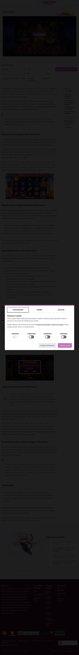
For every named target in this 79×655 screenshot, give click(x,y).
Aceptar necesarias (47, 345)
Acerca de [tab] (61, 310)
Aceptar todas (65, 345)
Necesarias (15, 334)
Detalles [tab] (39, 310)
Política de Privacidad (43, 324)
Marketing (63, 334)
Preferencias (31, 334)
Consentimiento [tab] (18, 310)
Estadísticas (48, 334)
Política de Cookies (58, 324)
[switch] (15, 336)
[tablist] (39, 309)
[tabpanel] (39, 328)
